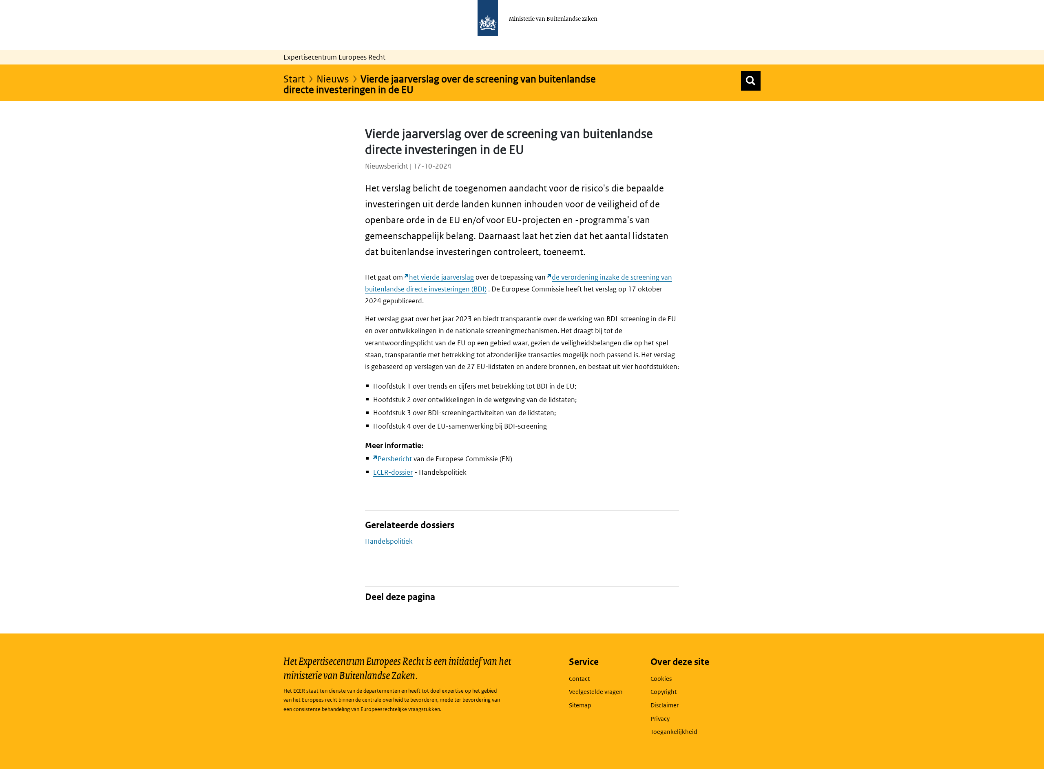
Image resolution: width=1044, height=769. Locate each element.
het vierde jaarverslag (441, 277)
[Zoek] (751, 81)
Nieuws (332, 78)
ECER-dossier (393, 472)
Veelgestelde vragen (596, 692)
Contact (579, 678)
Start (294, 78)
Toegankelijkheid (673, 732)
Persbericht (395, 458)
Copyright (663, 692)
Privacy (660, 718)
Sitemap (580, 705)
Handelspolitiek (389, 541)
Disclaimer (664, 705)
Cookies (661, 678)
